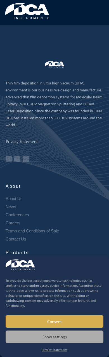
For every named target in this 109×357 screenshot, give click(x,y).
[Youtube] (9, 159)
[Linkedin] (17, 159)
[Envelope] (26, 159)
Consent (54, 321)
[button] (102, 11)
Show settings (54, 336)
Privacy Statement (54, 350)
